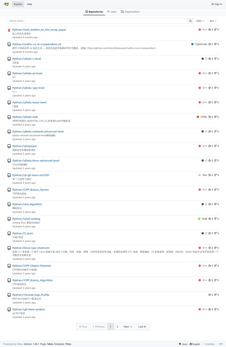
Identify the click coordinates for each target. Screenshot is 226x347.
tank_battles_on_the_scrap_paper (45, 29)
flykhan (17, 29)
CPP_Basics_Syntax (36, 189)
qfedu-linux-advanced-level (41, 160)
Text (204, 175)
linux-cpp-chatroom (36, 247)
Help (29, 4)
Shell (204, 218)
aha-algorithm (33, 204)
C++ (205, 29)
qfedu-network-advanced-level (44, 131)
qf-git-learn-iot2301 (36, 175)
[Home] (6, 4)
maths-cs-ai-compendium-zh (42, 44)
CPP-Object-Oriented (37, 265)
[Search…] (190, 21)
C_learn (28, 233)
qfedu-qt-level (33, 73)
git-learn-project (34, 309)
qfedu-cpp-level (34, 87)
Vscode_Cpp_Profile (36, 294)
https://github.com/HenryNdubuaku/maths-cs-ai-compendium (121, 48)
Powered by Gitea (13, 344)
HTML (204, 116)
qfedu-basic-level (35, 102)
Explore (18, 4)
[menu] (183, 344)
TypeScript (201, 44)
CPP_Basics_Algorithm (38, 280)
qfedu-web (31, 117)
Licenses (209, 344)
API (221, 344)
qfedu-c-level (32, 58)
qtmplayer (30, 146)
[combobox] (200, 21)
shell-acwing (32, 218)
